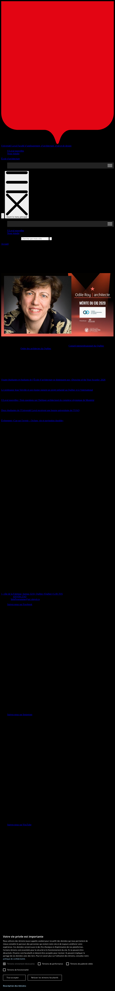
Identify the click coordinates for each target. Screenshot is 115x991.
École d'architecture (10, 158)
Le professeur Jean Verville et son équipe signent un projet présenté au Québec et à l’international (47, 390)
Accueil (5, 244)
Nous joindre (13, 153)
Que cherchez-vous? (11, 238)
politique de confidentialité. (14, 959)
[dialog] (57, 961)
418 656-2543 (19, 596)
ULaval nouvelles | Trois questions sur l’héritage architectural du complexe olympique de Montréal (47, 400)
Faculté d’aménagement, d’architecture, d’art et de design (44, 146)
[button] (14, 985)
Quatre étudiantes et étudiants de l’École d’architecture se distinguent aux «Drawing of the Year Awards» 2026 (53, 379)
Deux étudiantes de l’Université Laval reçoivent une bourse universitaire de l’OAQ (40, 410)
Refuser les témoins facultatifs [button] (44, 977)
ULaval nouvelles (15, 151)
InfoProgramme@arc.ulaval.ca (25, 599)
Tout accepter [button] (13, 977)
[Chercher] (2, 215)
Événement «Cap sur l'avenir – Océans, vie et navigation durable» (32, 420)
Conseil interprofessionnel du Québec (86, 346)
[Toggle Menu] (110, 165)
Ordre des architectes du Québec (36, 348)
